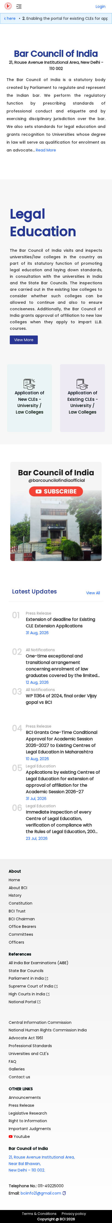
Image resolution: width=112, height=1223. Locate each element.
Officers (16, 942)
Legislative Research (28, 1113)
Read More (46, 150)
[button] (64, 1193)
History (15, 895)
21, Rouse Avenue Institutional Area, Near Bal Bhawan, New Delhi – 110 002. (42, 1163)
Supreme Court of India (31, 986)
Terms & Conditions (39, 1213)
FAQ (12, 1061)
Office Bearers (22, 926)
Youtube (21, 1136)
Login (100, 6)
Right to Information (28, 1121)
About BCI (18, 887)
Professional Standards (30, 1045)
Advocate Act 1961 (26, 1038)
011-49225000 (51, 1186)
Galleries (17, 1069)
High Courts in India (27, 994)
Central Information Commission (40, 1022)
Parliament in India (27, 978)
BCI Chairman (22, 919)
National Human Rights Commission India (48, 1030)
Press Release (21, 1105)
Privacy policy (74, 1213)
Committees (21, 934)
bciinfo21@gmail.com (41, 1193)
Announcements (25, 1097)
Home (14, 880)
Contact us (19, 1077)
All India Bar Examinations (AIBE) (39, 963)
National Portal (23, 1002)
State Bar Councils (26, 970)
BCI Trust (17, 911)
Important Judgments (30, 1128)
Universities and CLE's (29, 1053)
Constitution (20, 903)
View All (93, 593)
